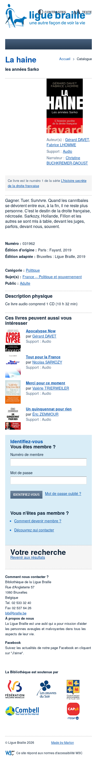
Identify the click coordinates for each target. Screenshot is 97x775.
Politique (33, 270)
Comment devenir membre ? (37, 520)
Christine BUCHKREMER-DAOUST (67, 160)
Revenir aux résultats (27, 557)
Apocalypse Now (41, 330)
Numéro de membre (26, 454)
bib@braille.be (15, 613)
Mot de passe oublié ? (63, 493)
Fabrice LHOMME (61, 144)
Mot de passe (21, 472)
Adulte (25, 283)
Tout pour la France (43, 356)
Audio (67, 151)
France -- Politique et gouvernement (52, 276)
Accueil (64, 58)
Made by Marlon (62, 742)
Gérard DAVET (77, 139)
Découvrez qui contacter (34, 529)
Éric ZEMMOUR (45, 414)
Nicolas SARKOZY (47, 362)
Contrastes (55, 12)
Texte (87, 12)
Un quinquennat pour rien (49, 408)
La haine (20, 59)
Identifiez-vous (26, 495)
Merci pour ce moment (45, 382)
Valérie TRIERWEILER (50, 388)
